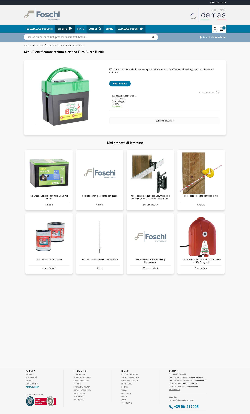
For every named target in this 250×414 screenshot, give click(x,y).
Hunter (124, 387)
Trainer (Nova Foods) (130, 377)
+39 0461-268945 (196, 377)
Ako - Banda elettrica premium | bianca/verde (150, 261)
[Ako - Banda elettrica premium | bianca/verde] (150, 237)
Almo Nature (126, 393)
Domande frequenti (81, 381)
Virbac (123, 390)
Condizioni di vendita (82, 377)
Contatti (29, 381)
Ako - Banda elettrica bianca (49, 259)
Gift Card (77, 384)
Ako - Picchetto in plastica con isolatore (100, 259)
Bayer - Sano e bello (129, 381)
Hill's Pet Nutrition (129, 374)
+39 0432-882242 (190, 386)
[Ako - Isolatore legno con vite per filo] (201, 173)
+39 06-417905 (186, 406)
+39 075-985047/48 (198, 380)
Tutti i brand (126, 403)
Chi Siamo (29, 374)
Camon (124, 397)
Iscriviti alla (214, 37)
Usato (80, 28)
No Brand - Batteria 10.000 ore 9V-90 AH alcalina (49, 197)
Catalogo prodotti (41, 28)
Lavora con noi (32, 384)
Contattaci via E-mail (177, 374)
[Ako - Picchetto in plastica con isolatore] (100, 237)
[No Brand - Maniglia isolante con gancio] (100, 173)
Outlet (93, 28)
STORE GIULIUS (174, 390)
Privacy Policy (79, 393)
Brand (109, 28)
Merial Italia (126, 384)
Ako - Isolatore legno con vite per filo (201, 195)
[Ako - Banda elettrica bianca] (49, 237)
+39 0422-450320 (190, 383)
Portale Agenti (32, 387)
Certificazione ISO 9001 (35, 395)
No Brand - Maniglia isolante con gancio (99, 195)
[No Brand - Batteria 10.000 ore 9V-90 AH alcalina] (49, 173)
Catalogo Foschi (128, 28)
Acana (123, 400)
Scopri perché (31, 377)
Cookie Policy (78, 397)
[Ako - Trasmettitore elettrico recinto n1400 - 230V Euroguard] (201, 237)
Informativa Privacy (81, 387)
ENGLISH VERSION (219, 3)
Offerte (62, 28)
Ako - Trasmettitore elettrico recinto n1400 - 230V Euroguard (201, 261)
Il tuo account (79, 374)
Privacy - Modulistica (82, 390)
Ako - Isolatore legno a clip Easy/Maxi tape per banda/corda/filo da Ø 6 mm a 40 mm (150, 197)
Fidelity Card (78, 400)
